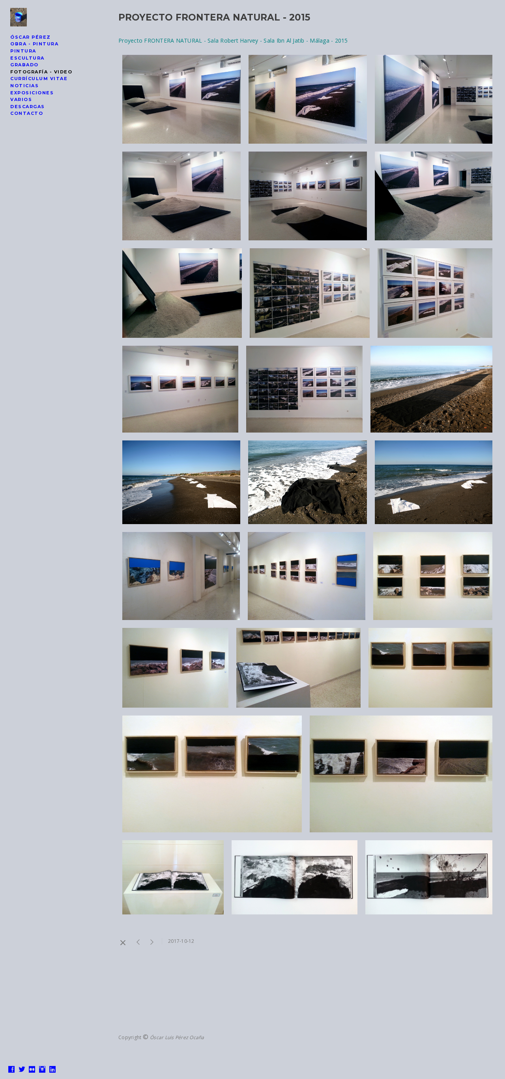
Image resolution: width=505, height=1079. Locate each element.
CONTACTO (26, 113)
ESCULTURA (27, 58)
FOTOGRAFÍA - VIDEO (41, 72)
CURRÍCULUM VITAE (38, 78)
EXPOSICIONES (32, 93)
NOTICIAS (24, 85)
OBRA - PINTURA (34, 44)
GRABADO (24, 64)
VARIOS (21, 99)
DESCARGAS (27, 106)
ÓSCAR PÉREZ (30, 37)
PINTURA (23, 51)
